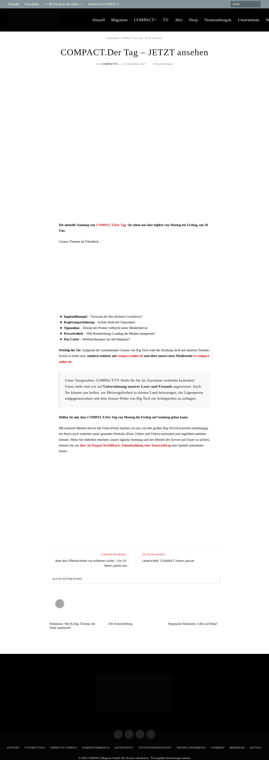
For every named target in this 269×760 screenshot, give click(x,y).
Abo (179, 20)
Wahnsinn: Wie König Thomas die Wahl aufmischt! (72, 626)
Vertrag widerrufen (191, 747)
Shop (193, 20)
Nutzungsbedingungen (154, 747)
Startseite (112, 38)
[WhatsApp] (16, 259)
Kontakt (13, 4)
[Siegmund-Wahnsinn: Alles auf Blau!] (194, 603)
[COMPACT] (35, 20)
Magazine (119, 20)
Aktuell (98, 20)
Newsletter (32, 4)
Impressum (237, 747)
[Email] (16, 249)
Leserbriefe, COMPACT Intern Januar (168, 560)
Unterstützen (249, 20)
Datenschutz (124, 747)
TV (166, 20)
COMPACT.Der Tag (111, 225)
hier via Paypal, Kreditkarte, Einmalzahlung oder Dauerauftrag (125, 445)
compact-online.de (130, 356)
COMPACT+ (145, 20)
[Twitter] (16, 238)
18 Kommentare (163, 64)
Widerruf (217, 747)
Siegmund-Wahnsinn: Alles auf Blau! (192, 624)
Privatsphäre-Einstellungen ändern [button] (170, 758)
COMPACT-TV (110, 64)
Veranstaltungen (218, 20)
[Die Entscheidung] (134, 603)
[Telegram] (16, 227)
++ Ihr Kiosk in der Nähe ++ (63, 4)
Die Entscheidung (120, 624)
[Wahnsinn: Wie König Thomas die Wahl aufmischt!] (75, 603)
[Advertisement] (134, 279)
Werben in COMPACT (103, 4)
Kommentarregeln (96, 747)
